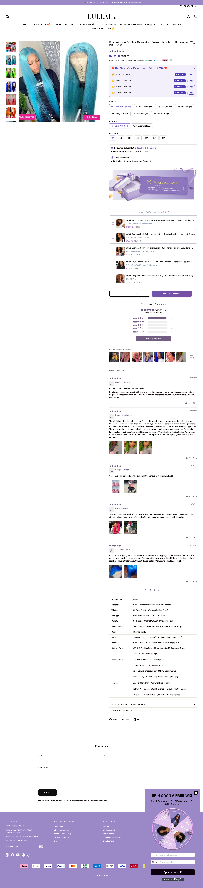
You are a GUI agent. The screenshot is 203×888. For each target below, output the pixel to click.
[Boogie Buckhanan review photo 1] (115, 486)
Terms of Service (97, 801)
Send (48, 792)
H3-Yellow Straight (161, 113)
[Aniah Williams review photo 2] (130, 527)
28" (154, 138)
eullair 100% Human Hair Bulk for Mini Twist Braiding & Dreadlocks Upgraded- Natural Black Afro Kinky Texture (160, 261)
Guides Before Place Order (128, 704)
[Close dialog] (195, 792)
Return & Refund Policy (62, 834)
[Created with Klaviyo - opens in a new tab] (173, 879)
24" (137, 138)
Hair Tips (106, 826)
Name (41, 755)
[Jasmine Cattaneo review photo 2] (130, 571)
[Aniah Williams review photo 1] (115, 527)
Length (113, 133)
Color (113, 102)
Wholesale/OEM (109, 830)
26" (146, 138)
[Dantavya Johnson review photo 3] (145, 447)
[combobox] (154, 862)
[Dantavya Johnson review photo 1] (115, 447)
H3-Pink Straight (184, 106)
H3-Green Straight (144, 106)
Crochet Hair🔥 (41, 24)
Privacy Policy (82, 801)
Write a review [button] (153, 338)
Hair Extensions (169, 24)
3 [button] (154, 590)
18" (112, 138)
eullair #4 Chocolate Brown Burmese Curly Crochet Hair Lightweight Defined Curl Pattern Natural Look (160, 220)
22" (129, 138)
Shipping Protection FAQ (112, 837)
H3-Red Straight (141, 113)
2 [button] (150, 590)
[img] (115, 378)
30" (163, 138)
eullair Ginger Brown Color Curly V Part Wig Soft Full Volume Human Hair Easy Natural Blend (160, 275)
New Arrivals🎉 (86, 24)
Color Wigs (107, 24)
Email (105, 755)
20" (120, 138)
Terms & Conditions (61, 837)
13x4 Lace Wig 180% (142, 126)
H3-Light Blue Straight (121, 106)
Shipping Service (121, 711)
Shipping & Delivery (61, 830)
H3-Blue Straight (165, 106)
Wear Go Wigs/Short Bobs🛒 (136, 24)
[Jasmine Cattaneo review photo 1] (115, 571)
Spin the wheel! (173, 872)
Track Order (58, 826)
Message (43, 768)
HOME (25, 24)
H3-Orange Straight (119, 113)
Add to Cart (129, 293)
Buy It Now (171, 293)
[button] (115, 51)
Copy (191, 74)
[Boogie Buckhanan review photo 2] (130, 486)
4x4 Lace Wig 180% (119, 126)
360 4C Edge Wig (64, 24)
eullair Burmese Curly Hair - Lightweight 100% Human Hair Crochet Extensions (160, 248)
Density (114, 121)
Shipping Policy (108, 841)
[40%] (59, 81)
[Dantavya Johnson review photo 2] (130, 447)
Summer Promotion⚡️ (101, 28)
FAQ (55, 841)
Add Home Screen (110, 834)
